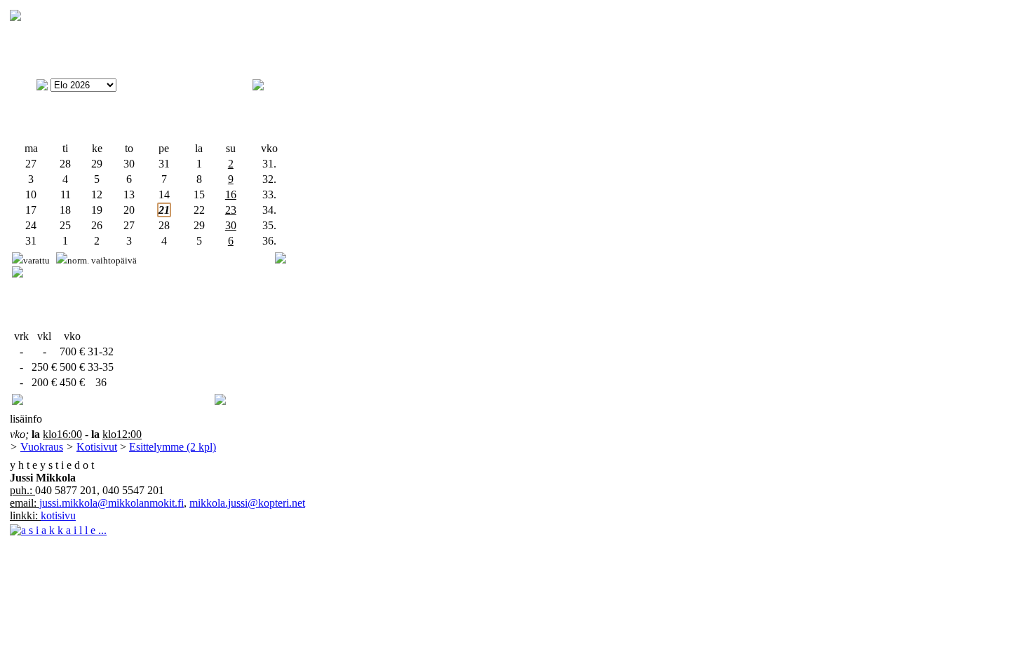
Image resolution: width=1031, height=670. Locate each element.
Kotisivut (96, 447)
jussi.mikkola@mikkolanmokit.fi (111, 503)
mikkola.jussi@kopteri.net (247, 503)
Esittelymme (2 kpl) (172, 447)
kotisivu (58, 515)
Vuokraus (41, 447)
